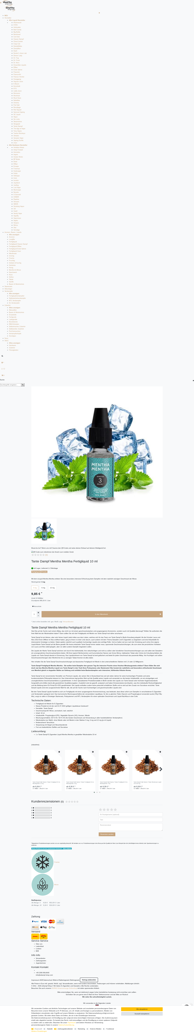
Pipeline (16, 199)
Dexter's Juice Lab (20, 53)
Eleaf (15, 161)
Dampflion (17, 48)
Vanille (11, 282)
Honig (11, 267)
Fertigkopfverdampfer (16, 296)
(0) (46, 555)
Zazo (15, 143)
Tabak (11, 279)
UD (14, 209)
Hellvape (16, 176)
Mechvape (17, 190)
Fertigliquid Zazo (15, 251)
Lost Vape (17, 187)
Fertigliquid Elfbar (15, 246)
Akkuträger (8, 289)
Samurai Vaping (19, 112)
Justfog (16, 185)
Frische (11, 258)
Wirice (15, 225)
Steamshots (17, 121)
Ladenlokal (40, 946)
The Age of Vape (19, 128)
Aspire (15, 154)
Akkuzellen (13, 310)
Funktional (110, 1029)
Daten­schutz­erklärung (66, 1025)
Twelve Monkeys (19, 133)
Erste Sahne (17, 70)
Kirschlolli (16, 86)
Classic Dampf (18, 39)
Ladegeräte (13, 319)
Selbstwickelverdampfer (17, 298)
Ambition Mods (18, 147)
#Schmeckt (17, 22)
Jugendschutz (41, 963)
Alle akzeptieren (142, 1009)
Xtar (14, 227)
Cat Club (16, 37)
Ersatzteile (12, 315)
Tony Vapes (17, 131)
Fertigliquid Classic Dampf (18, 244)
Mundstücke (13, 322)
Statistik (50, 1029)
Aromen (12, 237)
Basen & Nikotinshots (16, 284)
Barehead (16, 34)
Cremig (11, 256)
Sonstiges (12, 336)
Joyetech (16, 183)
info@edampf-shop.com (44, 975)
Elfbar (15, 67)
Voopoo (16, 223)
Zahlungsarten (41, 961)
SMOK (15, 204)
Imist (15, 178)
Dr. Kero (16, 62)
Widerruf (56, 980)
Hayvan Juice (18, 81)
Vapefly (16, 216)
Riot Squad (17, 110)
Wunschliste (37, 606)
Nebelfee (16, 100)
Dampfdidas (17, 46)
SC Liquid (16, 114)
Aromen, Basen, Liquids (12, 232)
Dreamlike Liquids (19, 65)
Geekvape (17, 171)
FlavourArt (17, 74)
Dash (15, 51)
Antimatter (17, 27)
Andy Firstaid (18, 150)
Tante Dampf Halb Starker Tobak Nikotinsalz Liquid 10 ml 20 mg (147, 782)
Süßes (11, 277)
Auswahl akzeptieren (142, 1014)
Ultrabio (16, 136)
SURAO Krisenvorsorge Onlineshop (64, 988)
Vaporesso (17, 218)
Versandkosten (68, 622)
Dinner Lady (17, 55)
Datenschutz (47, 980)
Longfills (12, 239)
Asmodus (16, 152)
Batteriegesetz (64, 980)
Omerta (16, 103)
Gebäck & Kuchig (15, 263)
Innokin (16, 180)
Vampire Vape (18, 138)
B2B (37, 951)
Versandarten (40, 958)
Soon (6, 338)
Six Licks (16, 119)
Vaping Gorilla (18, 140)
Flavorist (16, 72)
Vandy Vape (17, 213)
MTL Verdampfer (15, 300)
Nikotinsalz (13, 253)
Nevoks (16, 192)
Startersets (8, 286)
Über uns (39, 944)
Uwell (15, 211)
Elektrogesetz (74, 980)
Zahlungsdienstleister (65, 1029)
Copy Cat (16, 44)
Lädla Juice (17, 91)
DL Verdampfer (14, 303)
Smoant (16, 201)
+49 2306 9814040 (42, 973)
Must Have (17, 98)
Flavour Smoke (18, 77)
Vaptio (15, 220)
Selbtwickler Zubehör (16, 329)
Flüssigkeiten (13, 350)
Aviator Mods (18, 157)
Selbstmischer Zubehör (17, 326)
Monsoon (16, 93)
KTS (15, 88)
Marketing (81, 1029)
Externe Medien (95, 1029)
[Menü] (190, 1004)
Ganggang (17, 79)
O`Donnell (17, 194)
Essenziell (38, 1029)
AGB (41, 980)
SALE (6, 340)
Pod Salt (16, 105)
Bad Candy (17, 30)
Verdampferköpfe (15, 333)
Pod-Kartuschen (14, 331)
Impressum (35, 980)
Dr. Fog (16, 58)
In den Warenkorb (101, 614)
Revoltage (17, 107)
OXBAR (16, 197)
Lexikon (38, 949)
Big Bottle (16, 32)
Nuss (11, 275)
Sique (15, 117)
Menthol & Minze (15, 270)
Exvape (16, 166)
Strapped (16, 124)
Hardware (12, 345)
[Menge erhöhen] (38, 612)
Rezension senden (107, 834)
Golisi (15, 173)
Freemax (16, 169)
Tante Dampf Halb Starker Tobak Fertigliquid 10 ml (46, 782)
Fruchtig (12, 260)
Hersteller (7, 18)
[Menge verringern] (38, 615)
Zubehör (7, 305)
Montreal (16, 95)
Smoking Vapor (18, 206)
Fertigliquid (13, 242)
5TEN (15, 25)
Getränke (12, 265)
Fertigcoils (12, 317)
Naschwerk (13, 272)
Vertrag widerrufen (89, 980)
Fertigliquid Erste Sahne (17, 249)
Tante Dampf (18, 126)
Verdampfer (8, 291)
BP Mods (16, 159)
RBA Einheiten (14, 324)
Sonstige (16, 230)
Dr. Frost (16, 60)
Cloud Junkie (18, 41)
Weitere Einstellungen (39, 1031)
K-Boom (16, 84)
